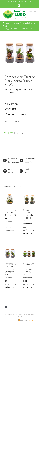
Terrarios (17, 122)
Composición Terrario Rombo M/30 (28, 267)
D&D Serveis (32, 320)
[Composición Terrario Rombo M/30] (29, 253)
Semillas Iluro (19, 314)
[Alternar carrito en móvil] (31, 12)
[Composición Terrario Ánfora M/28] (10, 199)
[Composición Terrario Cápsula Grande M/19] (10, 253)
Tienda (10, 28)
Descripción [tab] (7, 132)
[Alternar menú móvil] (35, 12)
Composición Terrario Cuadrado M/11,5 (28, 213)
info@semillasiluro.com (24, 1)
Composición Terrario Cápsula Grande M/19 (10, 267)
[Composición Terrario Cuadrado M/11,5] (29, 199)
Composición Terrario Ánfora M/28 (10, 212)
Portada (5, 28)
